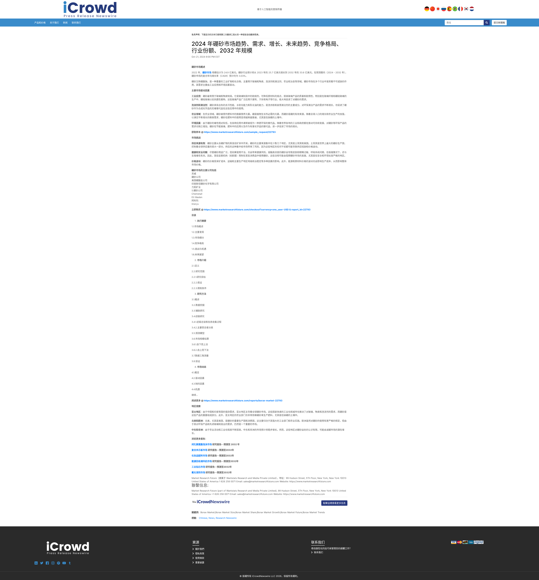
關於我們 (199, 549)
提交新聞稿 (499, 22)
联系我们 (76, 22)
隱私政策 (199, 553)
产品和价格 (40, 22)
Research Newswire (226, 518)
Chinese (203, 518)
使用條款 (199, 558)
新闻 (65, 22)
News (211, 518)
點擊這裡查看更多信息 (334, 503)
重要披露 (199, 562)
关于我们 (54, 22)
